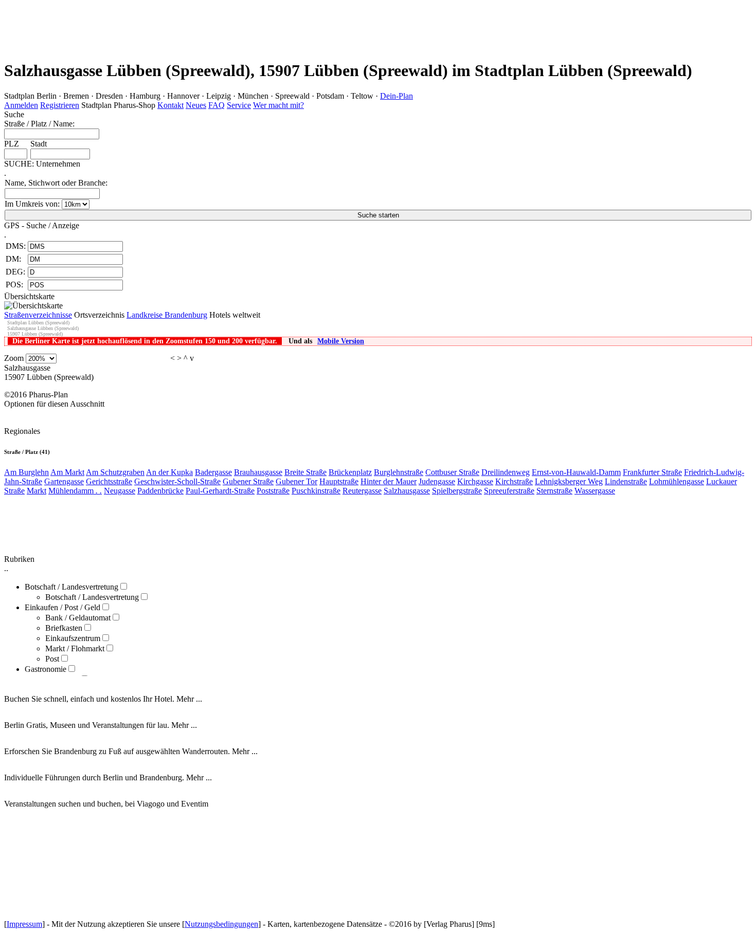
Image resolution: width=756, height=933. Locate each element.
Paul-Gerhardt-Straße (220, 490)
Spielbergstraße (457, 490)
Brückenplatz (350, 472)
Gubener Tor (296, 481)
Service (239, 105)
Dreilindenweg (505, 472)
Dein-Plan (396, 96)
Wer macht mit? (278, 105)
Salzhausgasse (407, 490)
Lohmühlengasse (676, 481)
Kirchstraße (514, 481)
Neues (196, 105)
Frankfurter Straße (652, 472)
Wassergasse (594, 490)
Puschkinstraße (316, 490)
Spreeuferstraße (509, 490)
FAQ (216, 105)
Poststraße (273, 490)
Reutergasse (362, 490)
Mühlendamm (75, 490)
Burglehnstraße (398, 472)
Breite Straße (305, 472)
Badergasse (213, 472)
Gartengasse (64, 481)
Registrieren (59, 105)
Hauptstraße (338, 481)
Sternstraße (554, 490)
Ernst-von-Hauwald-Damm (576, 472)
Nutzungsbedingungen (221, 924)
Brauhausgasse (258, 472)
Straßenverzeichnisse (38, 314)
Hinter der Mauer (389, 481)
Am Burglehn (26, 472)
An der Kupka (169, 472)
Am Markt (67, 472)
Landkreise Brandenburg (167, 314)
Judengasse (437, 481)
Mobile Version (340, 341)
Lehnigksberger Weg (569, 481)
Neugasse (119, 490)
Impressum (24, 924)
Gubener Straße (248, 481)
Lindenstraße (626, 481)
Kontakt (170, 105)
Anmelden (21, 105)
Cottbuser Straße (452, 472)
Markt (36, 490)
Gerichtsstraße (109, 481)
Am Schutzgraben (115, 472)
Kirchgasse (475, 481)
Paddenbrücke (160, 490)
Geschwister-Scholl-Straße (177, 481)
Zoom (14, 358)
